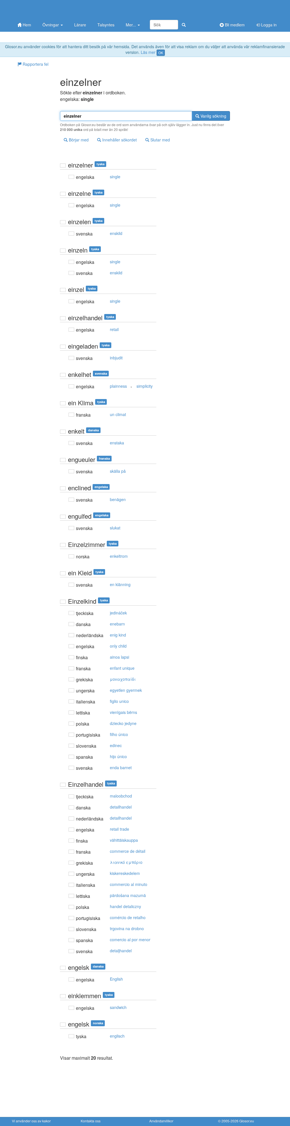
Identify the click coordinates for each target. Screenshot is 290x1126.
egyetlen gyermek (126, 690)
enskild (116, 233)
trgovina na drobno (127, 928)
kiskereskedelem (125, 873)
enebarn (117, 624)
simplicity (145, 386)
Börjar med (78, 140)
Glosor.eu (246, 1120)
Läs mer (148, 52)
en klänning (120, 584)
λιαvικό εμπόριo (126, 862)
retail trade (119, 829)
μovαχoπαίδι (123, 679)
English (116, 979)
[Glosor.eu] (41, 9)
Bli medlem (234, 24)
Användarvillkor (161, 1120)
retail (114, 329)
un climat (118, 414)
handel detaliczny (125, 906)
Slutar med (159, 140)
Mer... (131, 24)
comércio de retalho (128, 917)
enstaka (117, 443)
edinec (116, 745)
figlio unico (119, 701)
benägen (118, 499)
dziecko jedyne (123, 723)
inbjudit (116, 358)
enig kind (118, 635)
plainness (118, 386)
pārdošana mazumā (128, 895)
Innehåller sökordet (119, 140)
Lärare (80, 24)
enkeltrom (119, 556)
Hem (26, 24)
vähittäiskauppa (124, 840)
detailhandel (121, 807)
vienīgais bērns (123, 712)
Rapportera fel (35, 64)
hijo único (118, 756)
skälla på (118, 471)
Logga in (268, 24)
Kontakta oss (91, 1120)
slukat (115, 528)
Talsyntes (105, 24)
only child (118, 646)
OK (160, 52)
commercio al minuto (128, 884)
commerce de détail (127, 851)
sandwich (118, 1007)
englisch (117, 1036)
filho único (119, 734)
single (115, 176)
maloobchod (121, 796)
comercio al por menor (130, 939)
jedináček (118, 613)
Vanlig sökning (212, 116)
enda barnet (121, 767)
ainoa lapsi (119, 657)
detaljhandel (121, 950)
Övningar (51, 24)
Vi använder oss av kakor (31, 1120)
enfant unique (122, 668)
